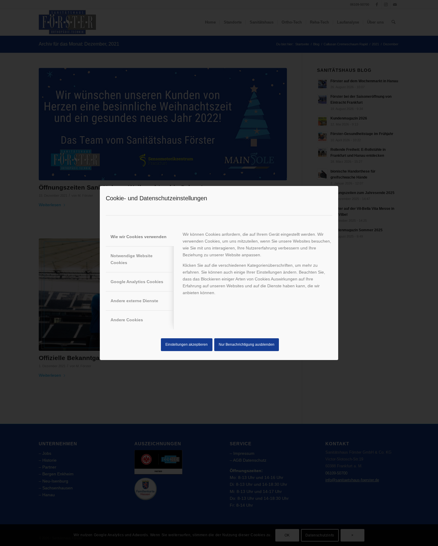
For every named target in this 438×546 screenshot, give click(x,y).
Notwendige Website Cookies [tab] (132, 259)
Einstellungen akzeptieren (186, 344)
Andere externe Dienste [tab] (134, 300)
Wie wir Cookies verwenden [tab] (139, 236)
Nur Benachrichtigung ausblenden (246, 344)
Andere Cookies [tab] (127, 319)
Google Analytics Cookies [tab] (137, 281)
